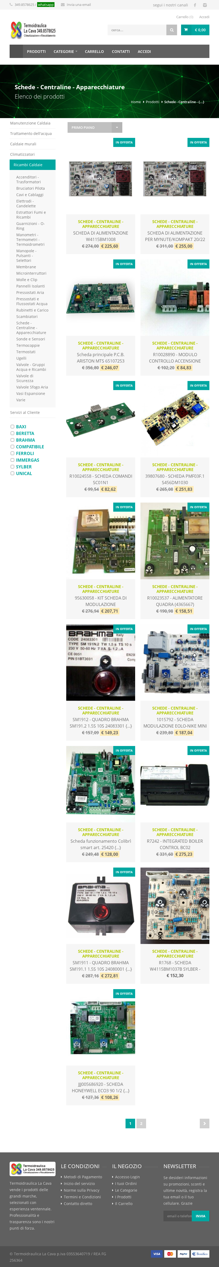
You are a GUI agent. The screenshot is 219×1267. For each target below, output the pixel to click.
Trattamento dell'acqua (31, 133)
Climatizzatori (22, 154)
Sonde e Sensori (30, 338)
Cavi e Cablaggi (30, 194)
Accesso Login (127, 1177)
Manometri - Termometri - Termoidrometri (30, 239)
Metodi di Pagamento (83, 1177)
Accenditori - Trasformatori (28, 179)
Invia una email (79, 4)
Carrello (184, 16)
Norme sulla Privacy (81, 1190)
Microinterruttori (31, 273)
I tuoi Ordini (126, 1183)
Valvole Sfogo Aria (32, 387)
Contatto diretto (78, 1203)
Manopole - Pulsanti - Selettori (26, 255)
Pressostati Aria (30, 292)
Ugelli (21, 358)
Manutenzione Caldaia (30, 123)
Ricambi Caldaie (28, 164)
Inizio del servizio (79, 1183)
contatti (121, 51)
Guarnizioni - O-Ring (30, 226)
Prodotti (152, 101)
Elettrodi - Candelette (26, 203)
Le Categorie (126, 1190)
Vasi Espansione (30, 393)
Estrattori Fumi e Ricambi (31, 215)
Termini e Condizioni (82, 1197)
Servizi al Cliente (25, 412)
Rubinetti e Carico (32, 310)
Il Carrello (123, 1203)
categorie (64, 51)
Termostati (26, 351)
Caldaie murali (23, 143)
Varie (20, 399)
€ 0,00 (200, 29)
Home (16, 51)
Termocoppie (28, 345)
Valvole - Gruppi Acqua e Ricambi (31, 367)
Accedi (204, 16)
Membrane (26, 266)
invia (200, 1216)
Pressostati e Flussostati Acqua (32, 301)
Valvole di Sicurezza (24, 378)
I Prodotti (123, 1197)
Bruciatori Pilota (30, 188)
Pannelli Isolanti (30, 286)
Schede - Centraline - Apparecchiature (31, 327)
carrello (94, 51)
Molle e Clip (26, 279)
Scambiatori (27, 316)
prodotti (36, 51)
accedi (144, 51)
